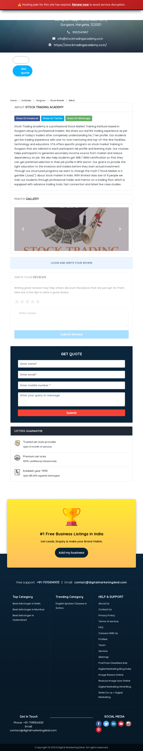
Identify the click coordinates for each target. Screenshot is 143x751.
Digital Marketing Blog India (114, 669)
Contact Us (105, 609)
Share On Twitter (52, 118)
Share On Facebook (27, 118)
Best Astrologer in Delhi (26, 603)
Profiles (102, 639)
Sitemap (103, 657)
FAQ (100, 627)
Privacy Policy (106, 615)
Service (103, 651)
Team (102, 645)
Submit (71, 413)
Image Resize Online (110, 675)
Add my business (71, 553)
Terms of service (108, 621)
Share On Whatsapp (78, 118)
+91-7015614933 (33, 722)
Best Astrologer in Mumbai (28, 609)
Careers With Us (108, 633)
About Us (103, 603)
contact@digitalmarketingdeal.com (33, 730)
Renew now (80, 4)
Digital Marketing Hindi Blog (114, 686)
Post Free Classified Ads (112, 663)
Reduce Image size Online (114, 681)
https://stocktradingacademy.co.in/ (80, 45)
